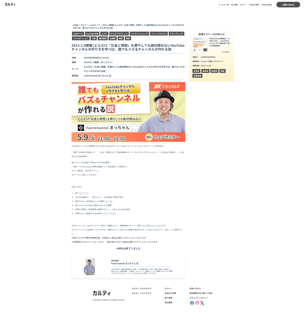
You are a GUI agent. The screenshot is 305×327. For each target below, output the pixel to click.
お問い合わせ (288, 4)
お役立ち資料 (254, 4)
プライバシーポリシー (198, 297)
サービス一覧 (224, 4)
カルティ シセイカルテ (141, 293)
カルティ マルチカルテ (141, 288)
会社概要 (168, 302)
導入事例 (234, 4)
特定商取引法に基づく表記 (200, 293)
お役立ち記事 (267, 4)
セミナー (243, 4)
